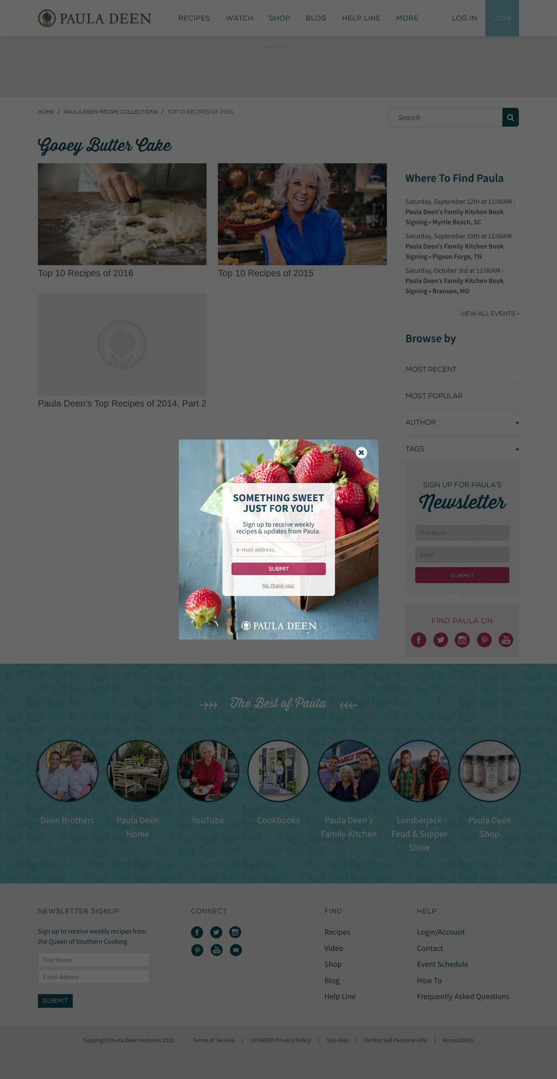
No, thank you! (278, 585)
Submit (279, 569)
